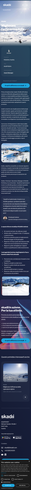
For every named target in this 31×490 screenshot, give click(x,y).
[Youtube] (2, 455)
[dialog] (15, 475)
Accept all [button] (8, 485)
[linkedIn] (5, 455)
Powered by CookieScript (7, 488)
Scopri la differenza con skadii (14, 85)
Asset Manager (8, 73)
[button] (15, 482)
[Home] (7, 5)
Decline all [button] (22, 485)
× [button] (29, 461)
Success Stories (6, 10)
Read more (3, 472)
